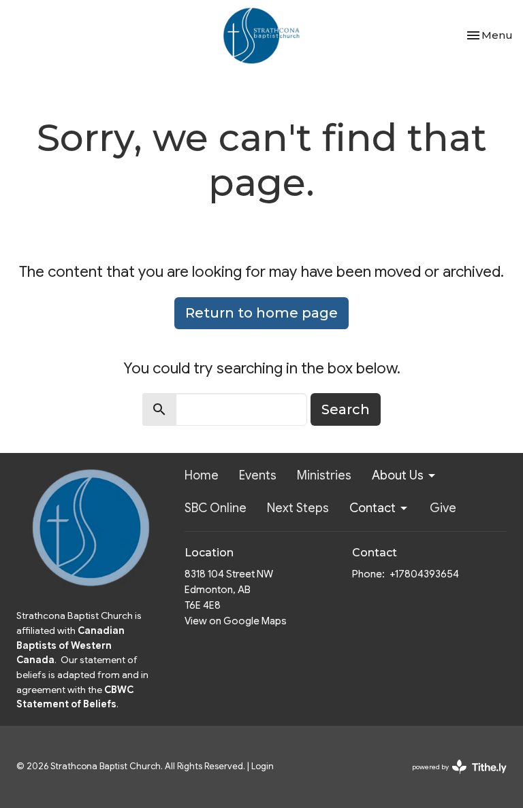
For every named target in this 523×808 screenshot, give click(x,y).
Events (257, 475)
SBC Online (216, 508)
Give (443, 508)
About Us (398, 475)
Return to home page (261, 313)
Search (345, 409)
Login (262, 766)
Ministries (324, 475)
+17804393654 (424, 574)
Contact (372, 508)
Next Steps (298, 508)
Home (202, 475)
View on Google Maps (236, 621)
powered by (452, 778)
